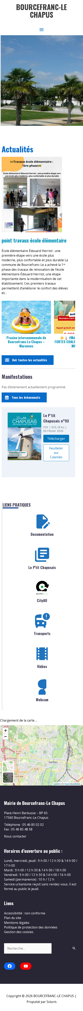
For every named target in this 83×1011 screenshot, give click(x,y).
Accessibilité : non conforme (24, 913)
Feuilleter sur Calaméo (56, 452)
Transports (42, 633)
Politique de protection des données (30, 927)
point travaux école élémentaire (34, 240)
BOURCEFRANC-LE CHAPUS (41, 11)
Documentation (42, 534)
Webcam (42, 699)
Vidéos (42, 666)
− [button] (5, 736)
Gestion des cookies (18, 932)
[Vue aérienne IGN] (8, 777)
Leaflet (57, 783)
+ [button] (5, 730)
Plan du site (12, 918)
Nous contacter (15, 836)
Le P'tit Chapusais (42, 567)
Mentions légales (16, 922)
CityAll (42, 600)
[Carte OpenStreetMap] (8, 766)
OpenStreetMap (72, 783)
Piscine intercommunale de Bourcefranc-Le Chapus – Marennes (26, 341)
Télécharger (56, 438)
